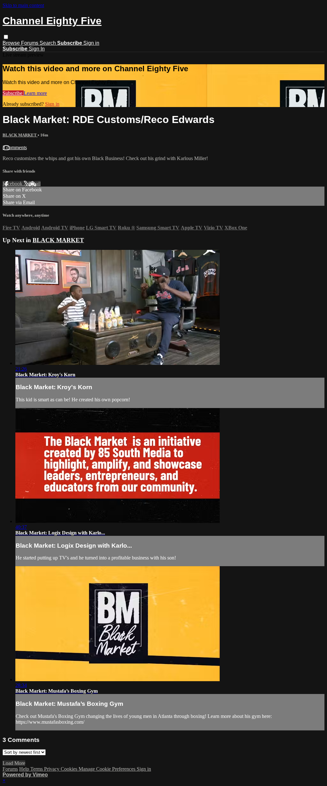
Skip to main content (23, 5)
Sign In (37, 48)
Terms (37, 769)
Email (35, 183)
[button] (6, 37)
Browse (12, 43)
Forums (30, 43)
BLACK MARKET (20, 135)
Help (24, 769)
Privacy (52, 769)
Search (48, 43)
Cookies (70, 769)
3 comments (15, 147)
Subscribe (13, 93)
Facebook (13, 183)
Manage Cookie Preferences (108, 769)
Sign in (91, 43)
